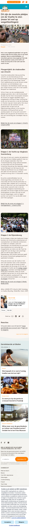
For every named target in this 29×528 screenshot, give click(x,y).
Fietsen (3, 310)
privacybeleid (4, 463)
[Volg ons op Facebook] (1, 443)
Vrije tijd (9, 310)
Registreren (4, 486)
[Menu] (26, 6)
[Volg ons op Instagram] (8, 443)
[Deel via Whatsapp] (23, 316)
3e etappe (4, 279)
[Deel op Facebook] (16, 316)
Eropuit (3, 47)
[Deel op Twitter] (19, 316)
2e (24, 277)
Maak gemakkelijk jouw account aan (13, 327)
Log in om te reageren (22, 334)
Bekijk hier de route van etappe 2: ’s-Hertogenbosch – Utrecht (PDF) (12, 204)
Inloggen (9, 486)
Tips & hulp (11, 298)
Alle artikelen (4, 347)
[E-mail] (12, 316)
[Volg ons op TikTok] (5, 443)
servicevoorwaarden (15, 463)
